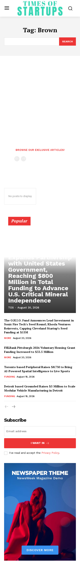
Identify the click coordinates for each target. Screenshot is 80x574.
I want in (38, 443)
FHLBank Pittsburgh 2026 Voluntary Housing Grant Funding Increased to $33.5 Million (39, 350)
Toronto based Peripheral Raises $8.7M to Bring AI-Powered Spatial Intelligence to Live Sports (38, 369)
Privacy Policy (50, 452)
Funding (9, 376)
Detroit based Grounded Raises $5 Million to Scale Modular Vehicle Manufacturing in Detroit (39, 388)
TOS (11, 307)
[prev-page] (16, 158)
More (7, 338)
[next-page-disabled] (23, 158)
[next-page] (13, 406)
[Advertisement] (40, 98)
